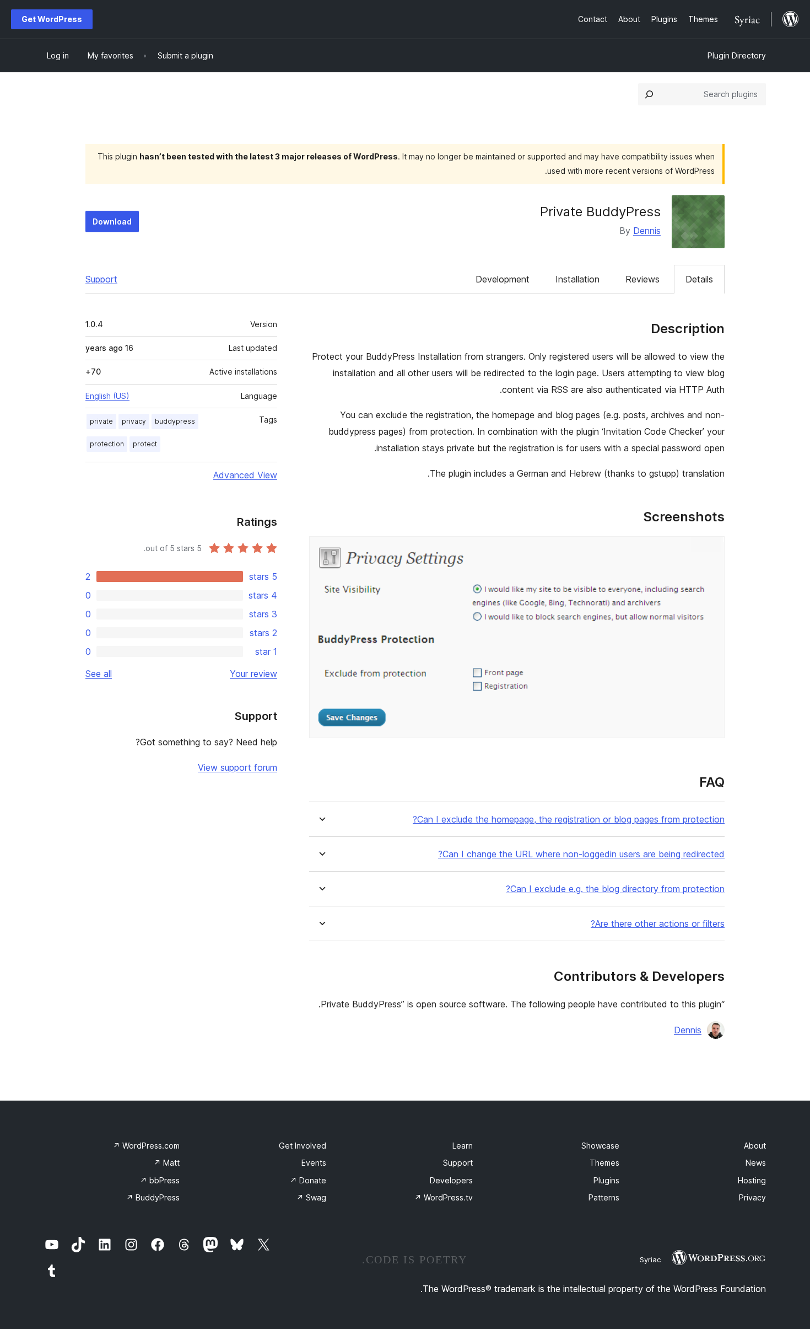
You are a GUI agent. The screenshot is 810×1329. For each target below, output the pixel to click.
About (755, 1145)
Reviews (642, 279)
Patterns (603, 1197)
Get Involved (302, 1145)
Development (503, 279)
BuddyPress (153, 1197)
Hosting (752, 1180)
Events (313, 1162)
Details (699, 279)
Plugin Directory (737, 55)
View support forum (237, 767)
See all (98, 673)
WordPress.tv (443, 1197)
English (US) (107, 396)
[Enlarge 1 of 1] (709, 551)
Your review (253, 673)
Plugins (606, 1180)
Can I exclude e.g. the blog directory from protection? (615, 889)
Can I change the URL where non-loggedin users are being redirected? (581, 854)
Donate (308, 1180)
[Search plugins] (649, 94)
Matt (167, 1162)
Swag (311, 1197)
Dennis (647, 230)
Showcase (600, 1145)
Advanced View (245, 475)
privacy (134, 421)
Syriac (650, 1259)
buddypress (175, 421)
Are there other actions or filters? (658, 924)
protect (145, 444)
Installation (577, 279)
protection (107, 444)
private (101, 421)
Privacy (752, 1197)
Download (112, 221)
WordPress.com (146, 1145)
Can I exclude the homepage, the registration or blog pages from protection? (569, 819)
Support (101, 279)
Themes (604, 1162)
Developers (451, 1180)
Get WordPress (51, 19)
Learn (462, 1145)
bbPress (160, 1180)
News (756, 1162)
